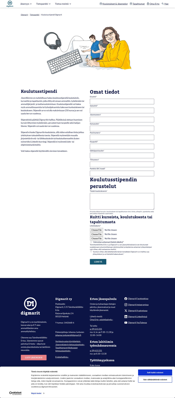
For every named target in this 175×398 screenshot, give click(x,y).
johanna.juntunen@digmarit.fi (68, 335)
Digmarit (24, 15)
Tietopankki (42, 3)
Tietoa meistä (62, 3)
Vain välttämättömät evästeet (155, 380)
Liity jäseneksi (33, 357)
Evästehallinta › (62, 357)
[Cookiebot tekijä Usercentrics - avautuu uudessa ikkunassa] (15, 393)
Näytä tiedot (36, 393)
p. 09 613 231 (96, 329)
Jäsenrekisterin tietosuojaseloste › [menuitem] (70, 344)
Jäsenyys (25, 3)
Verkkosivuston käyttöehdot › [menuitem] (68, 341)
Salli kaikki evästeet (155, 373)
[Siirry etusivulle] (10, 4)
